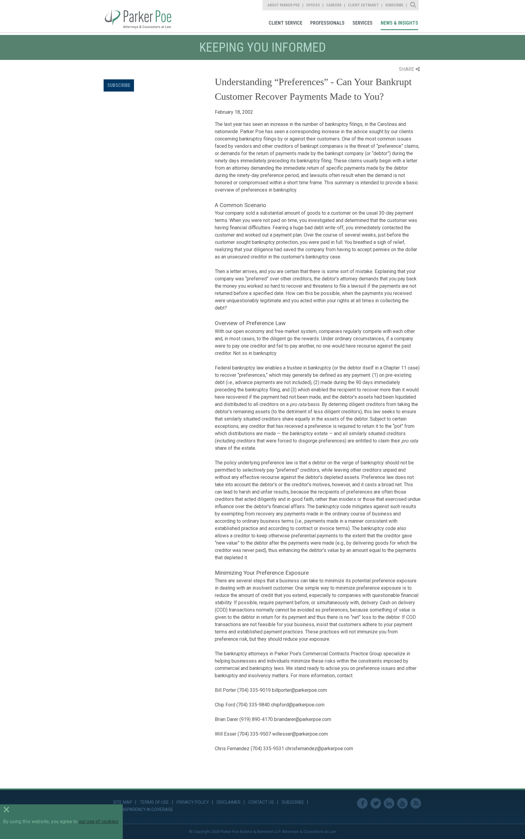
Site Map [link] (122, 802)
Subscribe (118, 85)
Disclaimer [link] (229, 802)
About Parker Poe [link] (284, 5)
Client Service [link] (285, 23)
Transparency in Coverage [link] (143, 809)
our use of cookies (98, 821)
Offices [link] (313, 5)
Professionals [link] (327, 23)
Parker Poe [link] (142, 16)
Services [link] (362, 23)
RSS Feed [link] (415, 803)
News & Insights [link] (399, 23)
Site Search (413, 5)
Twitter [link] (375, 803)
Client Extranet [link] (363, 5)
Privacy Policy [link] (193, 802)
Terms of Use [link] (154, 802)
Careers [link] (333, 5)
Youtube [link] (402, 803)
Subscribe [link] (394, 5)
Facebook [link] (362, 803)
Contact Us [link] (261, 802)
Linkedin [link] (389, 803)
